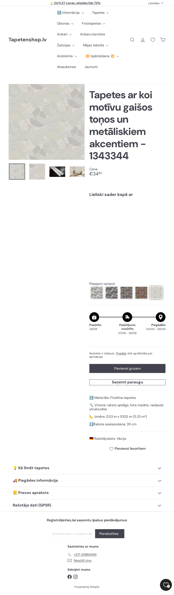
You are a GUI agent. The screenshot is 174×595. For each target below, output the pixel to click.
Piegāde (121, 353)
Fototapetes (92, 23)
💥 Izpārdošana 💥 (100, 56)
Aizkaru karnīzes (92, 34)
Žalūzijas (64, 45)
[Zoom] (46, 122)
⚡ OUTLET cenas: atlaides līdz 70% (75, 3)
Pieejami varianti (102, 284)
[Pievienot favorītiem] (160, 209)
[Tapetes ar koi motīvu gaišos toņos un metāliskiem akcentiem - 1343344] (127, 217)
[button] (96, 292)
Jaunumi (91, 67)
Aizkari (62, 34)
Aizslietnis (65, 56)
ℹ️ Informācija (68, 12)
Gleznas (63, 23)
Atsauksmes (66, 67)
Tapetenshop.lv (27, 40)
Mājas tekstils (94, 45)
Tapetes (98, 12)
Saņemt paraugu (127, 382)
